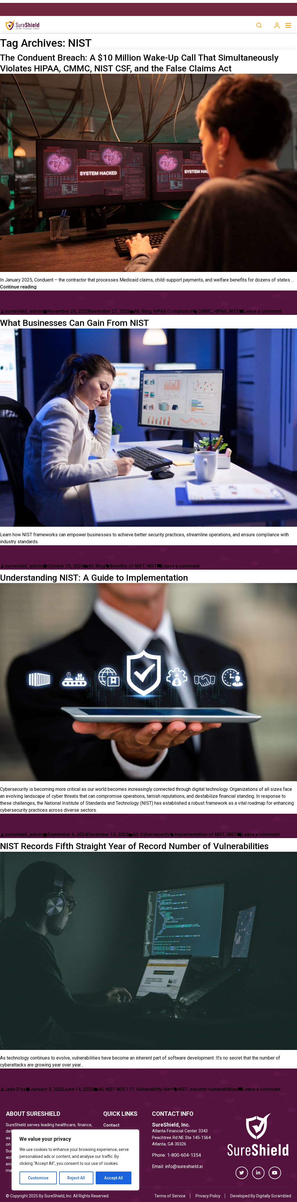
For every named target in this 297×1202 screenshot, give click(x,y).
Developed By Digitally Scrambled (260, 1196)
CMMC (205, 311)
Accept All (113, 1178)
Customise (38, 1178)
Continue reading (18, 287)
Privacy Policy (207, 1196)
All (137, 311)
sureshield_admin (24, 311)
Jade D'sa (15, 1089)
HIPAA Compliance (173, 311)
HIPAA (220, 311)
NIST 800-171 (119, 1089)
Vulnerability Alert (154, 1089)
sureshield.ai (190, 1166)
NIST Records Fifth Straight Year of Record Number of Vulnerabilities (134, 846)
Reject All (76, 1178)
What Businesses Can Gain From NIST (74, 323)
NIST (234, 311)
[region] (75, 1159)
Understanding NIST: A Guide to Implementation (94, 578)
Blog (146, 311)
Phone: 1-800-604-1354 (176, 1155)
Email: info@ (164, 1166)
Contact (111, 1125)
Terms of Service (170, 1196)
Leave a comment (263, 311)
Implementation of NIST (199, 834)
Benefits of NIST (127, 566)
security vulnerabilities (214, 1089)
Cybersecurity (155, 834)
